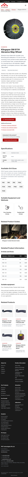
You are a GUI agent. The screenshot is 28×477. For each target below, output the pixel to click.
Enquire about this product (10, 140)
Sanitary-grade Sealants (5, 428)
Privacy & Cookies (19, 381)
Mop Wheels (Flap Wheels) (20, 393)
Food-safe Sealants (5, 423)
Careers (3, 373)
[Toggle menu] (25, 5)
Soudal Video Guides (19, 375)
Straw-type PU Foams (5, 435)
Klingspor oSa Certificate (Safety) (9, 127)
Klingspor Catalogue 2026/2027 (9, 125)
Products (8, 9)
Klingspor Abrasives (5, 402)
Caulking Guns (18, 410)
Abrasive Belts (18, 387)
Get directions (4, 451)
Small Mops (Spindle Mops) (20, 394)
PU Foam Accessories (5, 439)
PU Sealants (3, 419)
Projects (3, 369)
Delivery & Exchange (19, 367)
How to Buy (17, 365)
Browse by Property (5, 395)
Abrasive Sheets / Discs (19, 390)
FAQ (16, 377)
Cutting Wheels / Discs (19, 399)
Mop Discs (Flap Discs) (19, 396)
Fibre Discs (17, 392)
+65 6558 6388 (5, 455)
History (2, 367)
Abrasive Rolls (17, 389)
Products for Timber (19, 408)
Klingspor (14, 9)
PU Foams (3, 393)
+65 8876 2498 (9, 460)
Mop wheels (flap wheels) (13, 70)
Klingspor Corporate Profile (8, 129)
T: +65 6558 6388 (6, 1)
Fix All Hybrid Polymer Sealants (7, 420)
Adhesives (3, 391)
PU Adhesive (17, 407)
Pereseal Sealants (5, 401)
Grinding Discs (18, 397)
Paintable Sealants (4, 426)
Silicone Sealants (4, 416)
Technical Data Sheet (9, 119)
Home (2, 9)
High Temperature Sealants (6, 425)
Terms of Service (19, 379)
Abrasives (4, 70)
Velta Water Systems (5, 408)
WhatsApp (13, 1)
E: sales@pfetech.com (21, 1)
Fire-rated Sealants (4, 422)
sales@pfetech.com (6, 459)
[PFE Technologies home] (4, 5)
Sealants (3, 389)
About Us (3, 365)
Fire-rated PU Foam (5, 438)
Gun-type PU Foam (4, 436)
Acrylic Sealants (4, 417)
